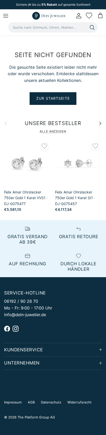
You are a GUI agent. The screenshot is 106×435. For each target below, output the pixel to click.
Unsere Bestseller (53, 123)
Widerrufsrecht (79, 402)
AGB (31, 402)
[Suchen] (92, 27)
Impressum (13, 402)
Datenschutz (51, 402)
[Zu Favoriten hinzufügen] (44, 146)
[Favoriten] (89, 15)
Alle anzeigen (53, 131)
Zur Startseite (53, 98)
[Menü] (5, 15)
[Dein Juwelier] (49, 16)
